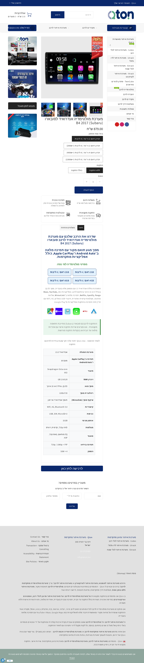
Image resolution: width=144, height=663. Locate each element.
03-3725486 (85, 551)
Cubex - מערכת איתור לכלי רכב (122, 541)
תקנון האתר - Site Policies (37, 561)
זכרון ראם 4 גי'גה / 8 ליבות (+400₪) (83, 152)
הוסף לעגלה (88, 190)
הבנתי (72, 658)
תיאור (81, 227)
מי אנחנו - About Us (40, 541)
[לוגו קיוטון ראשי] (121, 14)
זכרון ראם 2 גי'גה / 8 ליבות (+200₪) (83, 145)
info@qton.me (18, 27)
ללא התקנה (94, 170)
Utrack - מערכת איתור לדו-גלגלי (122, 545)
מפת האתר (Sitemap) (126, 573)
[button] (15, 3)
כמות (100, 176)
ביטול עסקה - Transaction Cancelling (37, 547)
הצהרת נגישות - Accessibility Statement (36, 555)
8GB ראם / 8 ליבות (59, 280)
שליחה (72, 506)
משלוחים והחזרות (68, 227)
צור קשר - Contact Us (39, 536)
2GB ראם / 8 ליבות (59, 272)
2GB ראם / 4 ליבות (84, 272)
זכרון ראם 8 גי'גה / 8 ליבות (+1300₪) (83, 159)
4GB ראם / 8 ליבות (84, 280)
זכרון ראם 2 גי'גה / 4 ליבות (87, 138)
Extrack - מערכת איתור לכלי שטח (121, 549)
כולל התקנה (76, 170)
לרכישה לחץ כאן (72, 468)
